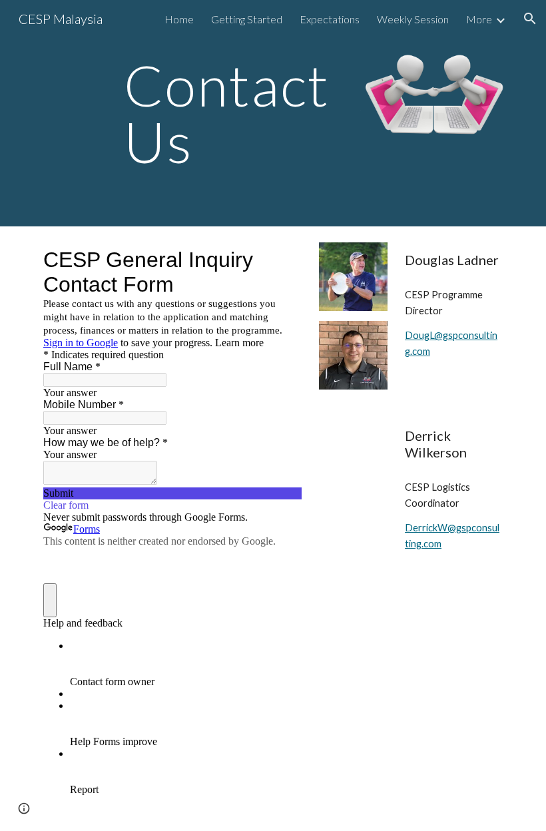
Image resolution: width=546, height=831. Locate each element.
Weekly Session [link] (413, 19)
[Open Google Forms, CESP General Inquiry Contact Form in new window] (281, 259)
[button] (530, 19)
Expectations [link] (330, 19)
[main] (233, 113)
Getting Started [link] (246, 19)
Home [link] (179, 19)
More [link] (479, 19)
